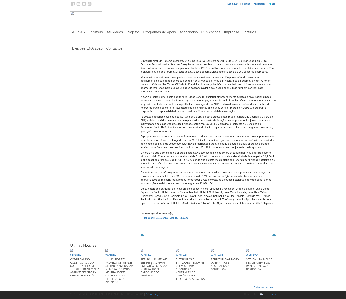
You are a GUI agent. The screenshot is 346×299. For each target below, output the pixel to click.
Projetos (133, 32)
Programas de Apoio (159, 32)
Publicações (210, 32)
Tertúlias (249, 32)
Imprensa (231, 32)
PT (270, 3)
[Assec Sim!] (268, 294)
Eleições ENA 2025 (87, 48)
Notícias (246, 3)
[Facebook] (73, 5)
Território (96, 32)
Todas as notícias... (265, 287)
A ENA (77, 32)
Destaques (233, 3)
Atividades (115, 32)
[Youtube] (89, 5)
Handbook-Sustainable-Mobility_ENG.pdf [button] (166, 218)
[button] (142, 235)
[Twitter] (84, 5)
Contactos (114, 48)
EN (273, 3)
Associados (188, 32)
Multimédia (259, 3)
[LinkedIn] (78, 5)
